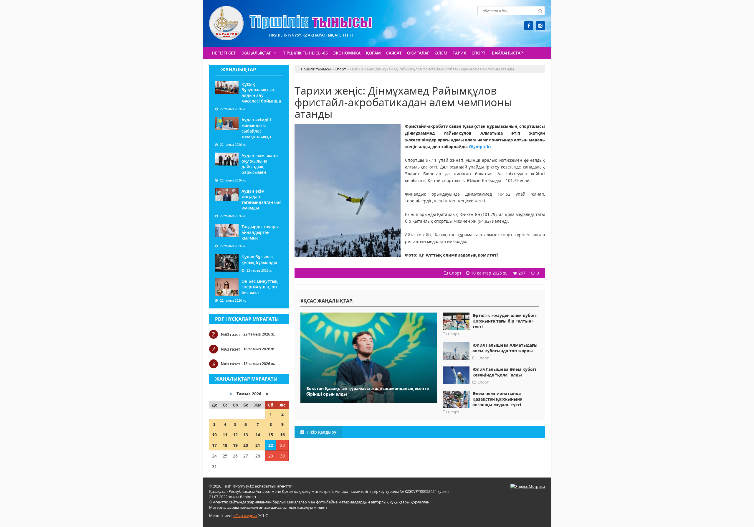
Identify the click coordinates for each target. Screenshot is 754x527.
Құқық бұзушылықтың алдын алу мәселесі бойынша (261, 92)
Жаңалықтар (257, 53)
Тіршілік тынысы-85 (305, 53)
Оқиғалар (418, 53)
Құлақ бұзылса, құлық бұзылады (259, 259)
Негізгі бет (224, 53)
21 (257, 445)
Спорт (478, 53)
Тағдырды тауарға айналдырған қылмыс (261, 232)
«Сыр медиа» (245, 515)
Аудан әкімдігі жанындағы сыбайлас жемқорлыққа (256, 128)
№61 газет (230, 363)
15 (270, 434)
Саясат (394, 53)
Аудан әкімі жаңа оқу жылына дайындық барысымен (260, 164)
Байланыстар (507, 53)
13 (245, 434)
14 (257, 434)
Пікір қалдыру (320, 432)
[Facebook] (528, 25)
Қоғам (373, 53)
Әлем (441, 53)
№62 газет (230, 349)
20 (245, 445)
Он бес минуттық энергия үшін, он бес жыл (259, 286)
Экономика (347, 53)
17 (214, 445)
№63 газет (230, 334)
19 (235, 445)
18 (225, 445)
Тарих (459, 53)
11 (225, 434)
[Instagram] (540, 25)
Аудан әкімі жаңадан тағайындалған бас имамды (261, 199)
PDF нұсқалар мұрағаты (247, 319)
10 (214, 434)
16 (282, 434)
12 (235, 434)
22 (270, 445)
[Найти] (540, 10)
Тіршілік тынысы (290, 23)
